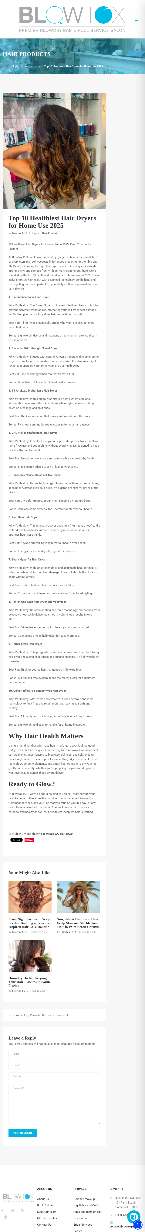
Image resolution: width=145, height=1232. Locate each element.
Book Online (44, 1205)
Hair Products (50, 233)
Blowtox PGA (20, 233)
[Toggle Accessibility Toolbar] (137, 1224)
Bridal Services (82, 1224)
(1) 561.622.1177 (125, 1215)
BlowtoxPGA (51, 834)
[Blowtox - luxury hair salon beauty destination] (72, 19)
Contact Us (44, 1224)
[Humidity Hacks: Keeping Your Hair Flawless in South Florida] (30, 955)
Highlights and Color (86, 1205)
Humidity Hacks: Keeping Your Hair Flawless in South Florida (29, 981)
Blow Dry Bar (22, 834)
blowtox (37, 834)
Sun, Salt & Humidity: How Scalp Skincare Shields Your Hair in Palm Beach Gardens (78, 923)
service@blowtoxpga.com (126, 1226)
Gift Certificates (47, 1218)
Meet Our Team (46, 1212)
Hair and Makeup (84, 1199)
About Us (43, 1199)
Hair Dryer (66, 834)
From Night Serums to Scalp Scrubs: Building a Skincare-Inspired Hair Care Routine (29, 923)
